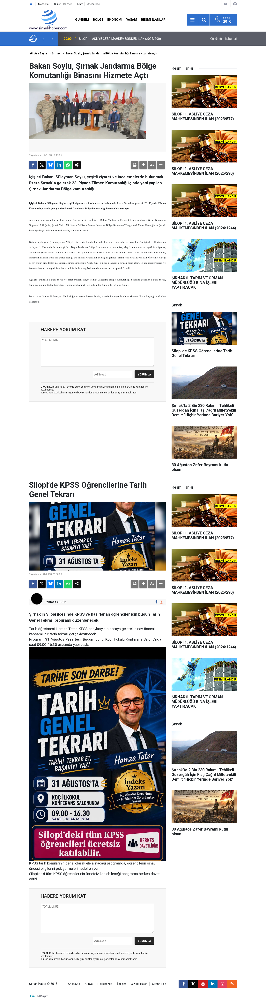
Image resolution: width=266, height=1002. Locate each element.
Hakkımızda (105, 984)
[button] (143, 165)
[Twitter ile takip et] (193, 984)
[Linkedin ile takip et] (213, 984)
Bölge (98, 19)
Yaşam (131, 19)
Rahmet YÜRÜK (56, 602)
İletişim (121, 984)
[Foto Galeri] (235, 4)
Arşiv (80, 4)
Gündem (82, 19)
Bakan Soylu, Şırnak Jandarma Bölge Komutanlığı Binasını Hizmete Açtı (111, 53)
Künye (89, 984)
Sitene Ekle (93, 4)
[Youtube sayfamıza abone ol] (203, 984)
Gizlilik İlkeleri (139, 984)
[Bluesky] (50, 165)
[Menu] (192, 20)
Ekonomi (114, 19)
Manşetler (43, 4)
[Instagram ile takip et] (161, 602)
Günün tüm (223, 39)
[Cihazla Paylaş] (77, 165)
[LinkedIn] (59, 165)
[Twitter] (42, 165)
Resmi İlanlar (153, 19)
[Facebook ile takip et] (156, 602)
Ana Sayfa (40, 53)
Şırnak (56, 53)
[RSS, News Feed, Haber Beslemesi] (232, 984)
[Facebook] (33, 165)
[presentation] (43, 38)
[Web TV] (225, 4)
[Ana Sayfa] (31, 4)
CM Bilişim (42, 996)
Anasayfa (74, 984)
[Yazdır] (134, 165)
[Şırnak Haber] (48, 19)
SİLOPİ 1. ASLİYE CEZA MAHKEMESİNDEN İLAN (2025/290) (120, 39)
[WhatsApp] (68, 165)
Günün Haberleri (63, 4)
